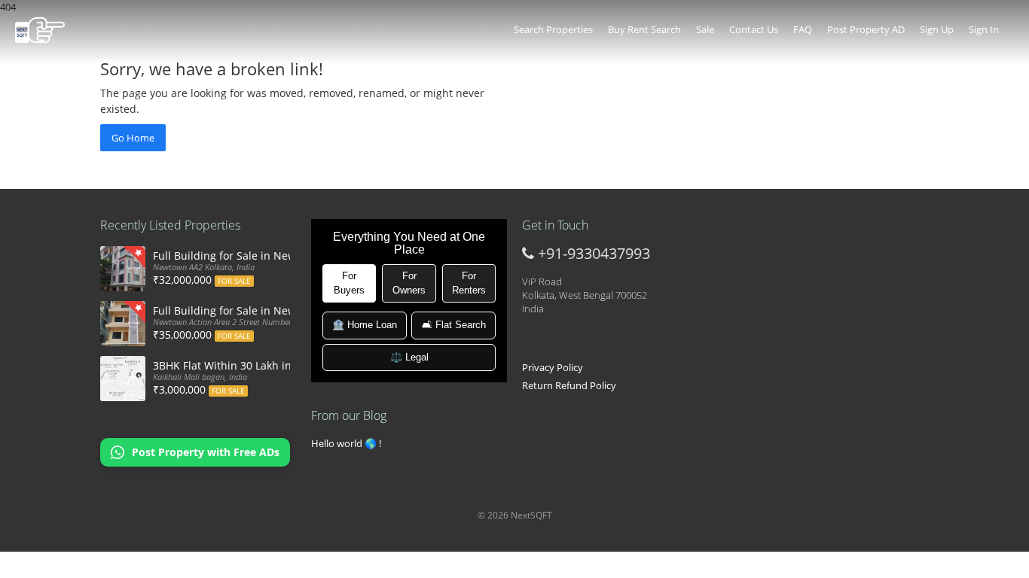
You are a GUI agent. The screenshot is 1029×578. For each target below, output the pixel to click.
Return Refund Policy (569, 385)
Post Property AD (866, 29)
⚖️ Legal (409, 357)
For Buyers (349, 283)
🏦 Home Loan (364, 324)
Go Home (132, 137)
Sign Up (937, 29)
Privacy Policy (552, 367)
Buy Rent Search (644, 29)
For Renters (469, 283)
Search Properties (553, 29)
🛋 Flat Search (454, 324)
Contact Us (753, 29)
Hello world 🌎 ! (346, 443)
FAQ (802, 29)
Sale (705, 29)
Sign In (984, 29)
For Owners (409, 283)
